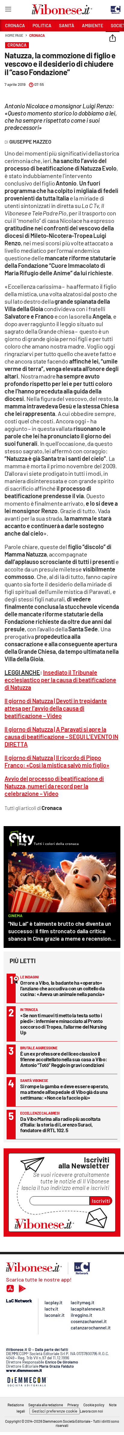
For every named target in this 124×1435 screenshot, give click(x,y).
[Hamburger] (8, 10)
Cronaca (37, 35)
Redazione (16, 1405)
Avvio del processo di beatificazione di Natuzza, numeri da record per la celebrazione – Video (54, 786)
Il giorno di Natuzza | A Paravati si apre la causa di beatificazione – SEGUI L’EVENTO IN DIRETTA (61, 737)
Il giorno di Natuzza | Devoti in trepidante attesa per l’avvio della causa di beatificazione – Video (56, 708)
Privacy (73, 1405)
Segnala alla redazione (45, 1405)
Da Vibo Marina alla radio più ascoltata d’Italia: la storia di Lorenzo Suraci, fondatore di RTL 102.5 (60, 1124)
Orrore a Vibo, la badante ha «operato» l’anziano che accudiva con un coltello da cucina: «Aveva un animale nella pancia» (62, 988)
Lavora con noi (91, 1411)
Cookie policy (93, 1405)
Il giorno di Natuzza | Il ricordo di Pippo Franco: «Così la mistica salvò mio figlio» (57, 761)
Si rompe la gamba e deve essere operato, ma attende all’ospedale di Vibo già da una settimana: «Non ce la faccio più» (64, 1091)
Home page (14, 35)
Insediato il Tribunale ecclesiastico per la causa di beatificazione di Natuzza (60, 680)
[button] (112, 38)
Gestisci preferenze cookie (54, 1411)
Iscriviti (101, 1200)
